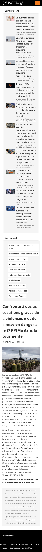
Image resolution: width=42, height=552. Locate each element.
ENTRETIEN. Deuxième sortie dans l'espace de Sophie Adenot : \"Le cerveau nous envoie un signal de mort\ (26, 156)
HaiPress (20, 342)
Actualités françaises (18, 291)
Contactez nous (17, 548)
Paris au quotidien (17, 269)
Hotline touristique (17, 285)
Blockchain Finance (17, 296)
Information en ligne (18, 259)
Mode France (14, 280)
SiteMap (28, 548)
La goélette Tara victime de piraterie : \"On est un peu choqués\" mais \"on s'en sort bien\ (25, 176)
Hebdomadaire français (19, 275)
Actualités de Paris (17, 264)
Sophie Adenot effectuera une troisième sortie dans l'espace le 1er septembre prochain (26, 110)
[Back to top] (39, 549)
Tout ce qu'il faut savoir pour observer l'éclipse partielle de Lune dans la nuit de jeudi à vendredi (25, 90)
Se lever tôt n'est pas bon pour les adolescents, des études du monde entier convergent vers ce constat (25, 23)
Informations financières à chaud (23, 253)
